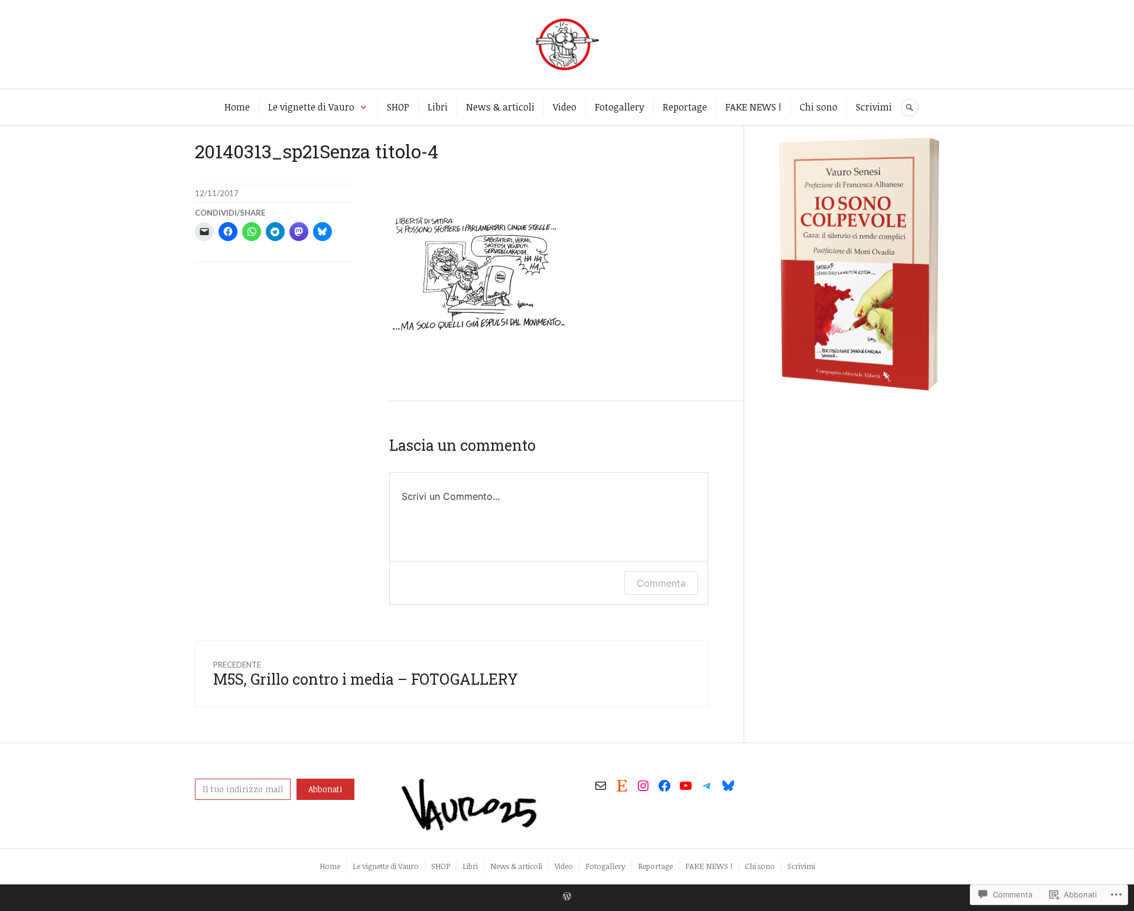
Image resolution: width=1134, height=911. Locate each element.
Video (564, 106)
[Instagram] (643, 786)
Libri (438, 106)
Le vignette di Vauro (311, 106)
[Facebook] (664, 786)
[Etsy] (622, 786)
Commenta (661, 583)
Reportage (685, 106)
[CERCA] (909, 107)
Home (237, 106)
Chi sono (819, 106)
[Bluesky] (728, 786)
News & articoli (500, 106)
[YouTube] (686, 786)
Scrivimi (874, 106)
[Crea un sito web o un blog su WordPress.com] (567, 897)
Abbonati (325, 789)
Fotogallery (619, 106)
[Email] (601, 786)
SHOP (398, 106)
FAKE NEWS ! (753, 106)
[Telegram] (707, 786)
